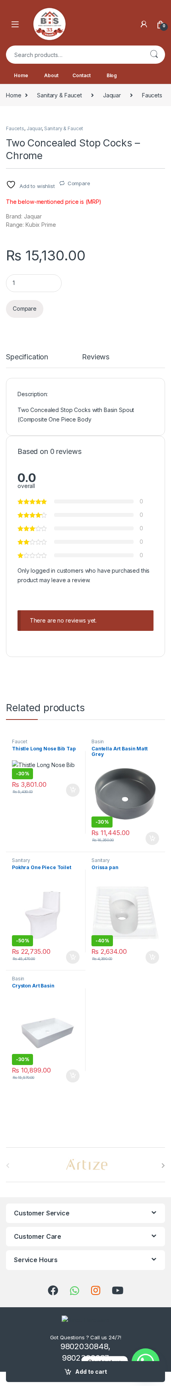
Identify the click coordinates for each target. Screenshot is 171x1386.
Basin (97, 741)
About (51, 75)
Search (154, 55)
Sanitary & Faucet (59, 95)
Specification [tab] (27, 357)
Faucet (19, 741)
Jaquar (112, 95)
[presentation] (163, 1165)
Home (21, 75)
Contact (81, 75)
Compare (79, 183)
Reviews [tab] (95, 357)
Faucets (152, 95)
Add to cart (91, 1371)
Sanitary (21, 860)
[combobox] (74, 55)
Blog (112, 75)
